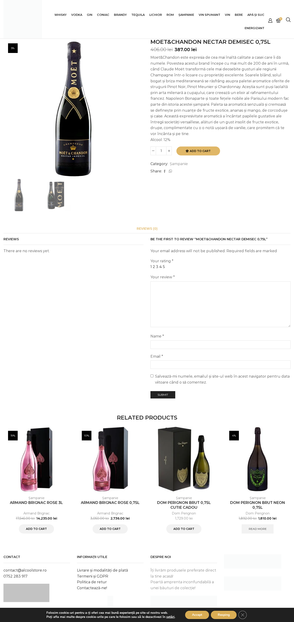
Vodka (76, 15)
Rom (170, 15)
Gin (89, 15)
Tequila (138, 15)
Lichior (155, 15)
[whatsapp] (169, 171)
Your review (162, 277)
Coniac (103, 15)
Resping (224, 615)
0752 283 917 (15, 576)
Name (157, 336)
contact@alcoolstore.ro (25, 570)
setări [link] (170, 617)
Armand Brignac (36, 513)
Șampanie (186, 15)
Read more (258, 529)
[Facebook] (164, 171)
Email (156, 356)
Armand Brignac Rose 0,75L (110, 502)
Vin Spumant (209, 15)
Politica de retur (92, 582)
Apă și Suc (255, 15)
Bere (239, 15)
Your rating (161, 261)
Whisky (60, 15)
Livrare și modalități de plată (102, 570)
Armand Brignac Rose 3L (36, 502)
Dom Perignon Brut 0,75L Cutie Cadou (184, 505)
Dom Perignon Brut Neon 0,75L (257, 505)
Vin (227, 15)
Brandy (120, 15)
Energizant (254, 28)
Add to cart (200, 151)
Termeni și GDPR (92, 576)
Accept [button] (197, 615)
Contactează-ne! (92, 588)
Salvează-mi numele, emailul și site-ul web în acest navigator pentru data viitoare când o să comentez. (222, 379)
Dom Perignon (184, 513)
